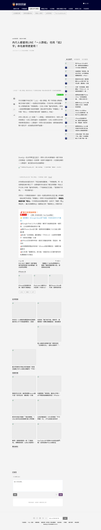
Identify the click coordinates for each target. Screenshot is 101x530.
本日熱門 (69, 59)
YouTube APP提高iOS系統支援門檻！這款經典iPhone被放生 (48, 441)
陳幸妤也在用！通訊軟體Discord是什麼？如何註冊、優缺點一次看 (24, 394)
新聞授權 (37, 522)
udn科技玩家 (15, 38)
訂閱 (65, 518)
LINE (21, 292)
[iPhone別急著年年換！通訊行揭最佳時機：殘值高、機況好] (25, 279)
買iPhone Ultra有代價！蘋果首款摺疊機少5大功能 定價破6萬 (56, 286)
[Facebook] (34, 518)
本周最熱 (77, 59)
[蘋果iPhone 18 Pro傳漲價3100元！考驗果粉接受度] (70, 105)
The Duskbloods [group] (60, 13)
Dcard (50, 177)
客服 (32, 522)
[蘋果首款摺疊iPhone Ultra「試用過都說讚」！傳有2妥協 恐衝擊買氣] (70, 97)
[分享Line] (14, 104)
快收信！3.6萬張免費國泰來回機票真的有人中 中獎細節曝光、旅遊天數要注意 (23, 321)
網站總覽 (77, 522)
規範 (15, 494)
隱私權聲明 (53, 522)
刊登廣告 (24, 522)
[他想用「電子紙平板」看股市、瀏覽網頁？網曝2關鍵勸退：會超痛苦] (49, 310)
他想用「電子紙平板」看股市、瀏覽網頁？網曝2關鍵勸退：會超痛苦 (49, 321)
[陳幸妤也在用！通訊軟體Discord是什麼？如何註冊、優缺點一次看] (24, 384)
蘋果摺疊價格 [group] (28, 13)
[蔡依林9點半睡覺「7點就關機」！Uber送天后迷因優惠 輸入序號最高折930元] (24, 407)
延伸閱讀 (15, 299)
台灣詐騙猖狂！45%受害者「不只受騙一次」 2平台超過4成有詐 (48, 418)
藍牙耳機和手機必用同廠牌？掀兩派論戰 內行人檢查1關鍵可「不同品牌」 (23, 368)
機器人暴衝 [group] (38, 13)
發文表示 (35, 157)
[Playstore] (43, 518)
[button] (86, 4)
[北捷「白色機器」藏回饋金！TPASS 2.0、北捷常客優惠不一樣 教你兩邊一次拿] (70, 89)
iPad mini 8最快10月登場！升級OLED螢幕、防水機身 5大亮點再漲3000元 (40, 286)
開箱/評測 (44, 9)
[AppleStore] (46, 518)
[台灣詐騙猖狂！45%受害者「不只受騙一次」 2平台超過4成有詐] (49, 407)
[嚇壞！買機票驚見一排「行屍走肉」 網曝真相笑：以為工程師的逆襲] (24, 431)
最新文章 (16, 9)
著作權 (47, 522)
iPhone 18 (22, 272)
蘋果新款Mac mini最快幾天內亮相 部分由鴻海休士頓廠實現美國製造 (82, 128)
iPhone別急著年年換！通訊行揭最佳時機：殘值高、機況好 (25, 286)
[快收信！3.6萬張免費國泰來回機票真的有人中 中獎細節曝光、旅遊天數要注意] (24, 310)
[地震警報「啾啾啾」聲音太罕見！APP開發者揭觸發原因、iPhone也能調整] (49, 384)
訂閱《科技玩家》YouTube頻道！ (42, 215)
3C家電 (52, 9)
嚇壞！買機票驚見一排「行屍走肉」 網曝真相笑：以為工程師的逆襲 (23, 441)
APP (33, 292)
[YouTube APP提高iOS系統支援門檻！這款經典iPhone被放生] (49, 431)
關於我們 (71, 522)
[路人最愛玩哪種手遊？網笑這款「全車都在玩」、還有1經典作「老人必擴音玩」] (49, 333)
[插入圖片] (56, 494)
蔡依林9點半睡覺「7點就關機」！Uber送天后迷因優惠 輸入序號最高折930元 (24, 418)
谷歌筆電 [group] (48, 13)
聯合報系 (60, 522)
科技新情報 (87, 9)
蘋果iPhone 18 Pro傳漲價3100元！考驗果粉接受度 (82, 105)
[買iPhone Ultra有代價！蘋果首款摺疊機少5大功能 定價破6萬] (56, 279)
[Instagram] (37, 518)
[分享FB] (14, 99)
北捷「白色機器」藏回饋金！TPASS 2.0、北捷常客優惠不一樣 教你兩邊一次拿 (82, 89)
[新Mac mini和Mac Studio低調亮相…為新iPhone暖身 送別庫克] (70, 112)
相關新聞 (15, 373)
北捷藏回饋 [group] (16, 13)
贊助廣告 (15, 446)
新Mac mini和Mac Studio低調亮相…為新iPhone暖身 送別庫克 (81, 113)
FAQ (29, 522)
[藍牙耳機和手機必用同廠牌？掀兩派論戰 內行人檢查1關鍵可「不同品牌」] (24, 357)
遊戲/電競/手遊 (61, 9)
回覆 (61, 494)
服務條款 (43, 522)
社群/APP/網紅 (34, 9)
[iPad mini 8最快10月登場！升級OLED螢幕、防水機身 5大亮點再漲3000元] (40, 279)
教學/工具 (78, 9)
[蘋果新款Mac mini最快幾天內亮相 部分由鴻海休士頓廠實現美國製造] (70, 128)
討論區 (14, 472)
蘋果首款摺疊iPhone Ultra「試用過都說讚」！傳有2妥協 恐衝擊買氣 (82, 97)
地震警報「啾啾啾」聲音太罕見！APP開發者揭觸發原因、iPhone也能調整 (49, 394)
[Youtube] (84, 4)
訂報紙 (65, 522)
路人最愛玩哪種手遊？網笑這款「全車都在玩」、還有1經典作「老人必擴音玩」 (48, 344)
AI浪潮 (71, 9)
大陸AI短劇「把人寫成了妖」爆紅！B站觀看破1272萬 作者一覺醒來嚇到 (82, 136)
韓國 (27, 292)
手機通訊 (24, 9)
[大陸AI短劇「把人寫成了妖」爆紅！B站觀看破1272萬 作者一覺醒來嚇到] (70, 136)
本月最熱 (85, 59)
